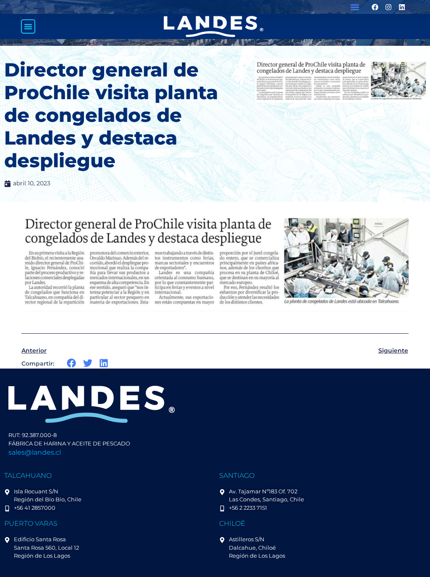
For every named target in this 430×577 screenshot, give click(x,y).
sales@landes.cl (34, 452)
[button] (355, 7)
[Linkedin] (402, 7)
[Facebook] (375, 7)
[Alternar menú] (28, 26)
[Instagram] (388, 7)
